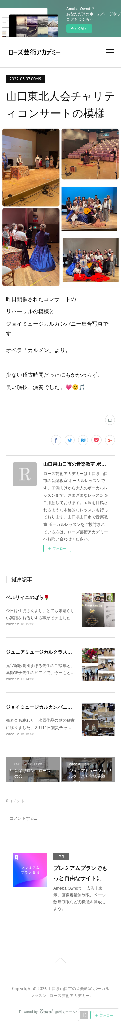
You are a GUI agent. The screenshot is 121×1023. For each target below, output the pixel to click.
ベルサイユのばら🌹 (27, 597)
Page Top (60, 961)
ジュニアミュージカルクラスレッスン (46, 651)
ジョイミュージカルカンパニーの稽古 (46, 706)
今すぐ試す (79, 28)
